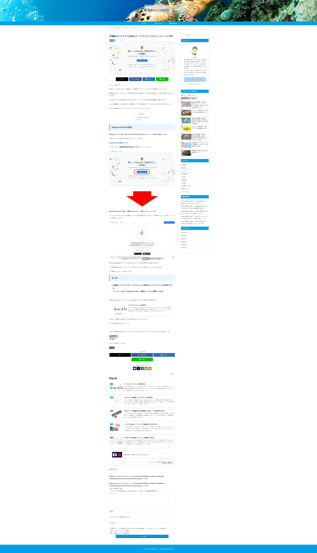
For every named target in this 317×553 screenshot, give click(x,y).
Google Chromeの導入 (143, 117)
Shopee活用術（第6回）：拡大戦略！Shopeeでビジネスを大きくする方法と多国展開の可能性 (194, 207)
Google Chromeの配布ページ (118, 142)
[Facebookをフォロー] (142, 368)
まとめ (138, 119)
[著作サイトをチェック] (134, 368)
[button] (207, 35)
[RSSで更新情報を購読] (149, 368)
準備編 (112, 347)
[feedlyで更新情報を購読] (146, 368)
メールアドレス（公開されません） (119, 517)
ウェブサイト (113, 523)
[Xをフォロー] (138, 368)
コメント (112, 493)
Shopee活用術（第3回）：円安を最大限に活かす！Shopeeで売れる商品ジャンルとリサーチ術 (194, 222)
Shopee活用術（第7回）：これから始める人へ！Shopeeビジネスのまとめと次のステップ (193, 202)
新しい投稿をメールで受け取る (120, 533)
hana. (194, 57)
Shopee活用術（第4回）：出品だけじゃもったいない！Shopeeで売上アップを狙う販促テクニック (194, 217)
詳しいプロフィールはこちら (194, 79)
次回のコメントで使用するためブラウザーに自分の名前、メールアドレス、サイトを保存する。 (139, 528)
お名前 (111, 511)
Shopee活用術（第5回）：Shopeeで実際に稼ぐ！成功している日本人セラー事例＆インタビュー (194, 212)
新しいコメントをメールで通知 (120, 531)
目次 (140, 114)
